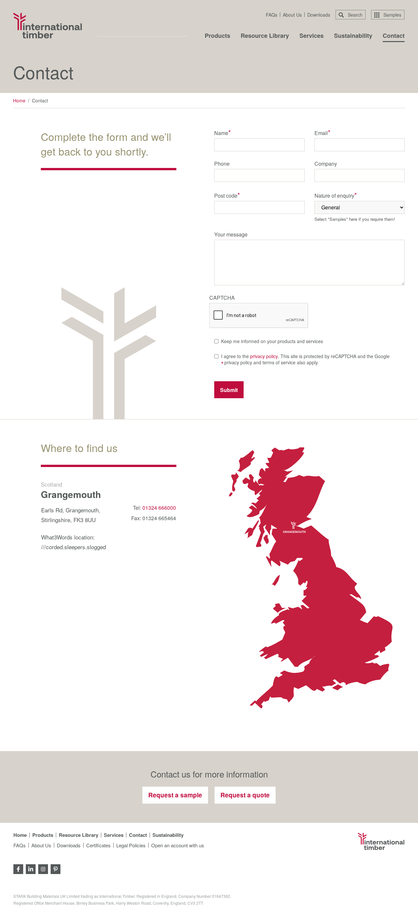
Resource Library (265, 36)
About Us (292, 14)
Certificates (98, 845)
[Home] (47, 25)
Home (19, 100)
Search (354, 14)
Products (217, 36)
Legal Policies (131, 845)
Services (311, 36)
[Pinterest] (55, 868)
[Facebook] (18, 868)
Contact (394, 36)
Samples (391, 14)
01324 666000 (159, 507)
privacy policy (264, 356)
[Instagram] (43, 868)
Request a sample (175, 795)
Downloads (318, 14)
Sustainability (353, 36)
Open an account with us (177, 845)
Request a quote (245, 795)
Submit (229, 390)
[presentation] (259, 315)
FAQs (271, 14)
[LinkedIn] (31, 868)
